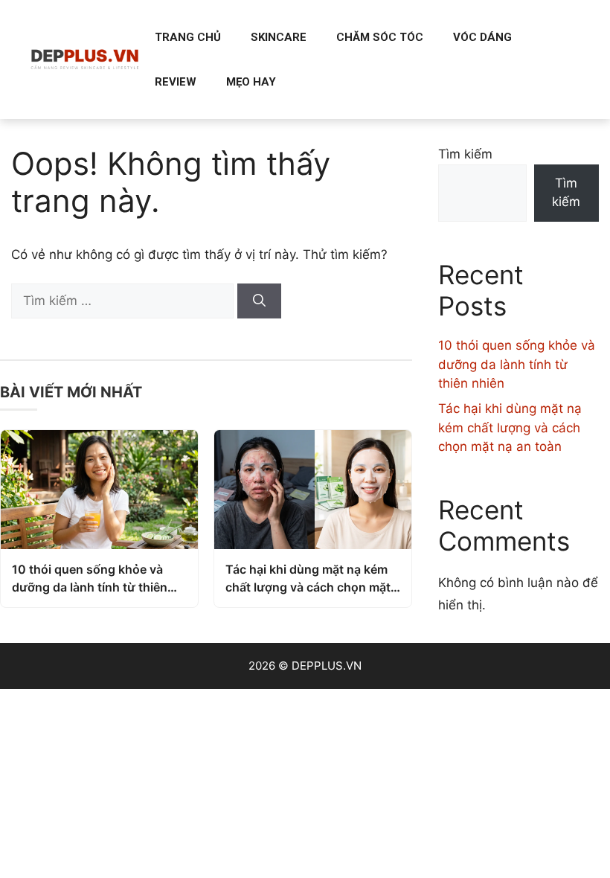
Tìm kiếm (465, 154)
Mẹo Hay (251, 82)
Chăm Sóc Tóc (379, 37)
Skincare (278, 37)
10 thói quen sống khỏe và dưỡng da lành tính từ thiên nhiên (89, 579)
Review (175, 82)
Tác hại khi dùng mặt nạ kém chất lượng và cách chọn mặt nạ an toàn (308, 579)
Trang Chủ (188, 37)
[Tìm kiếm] (259, 301)
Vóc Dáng (482, 37)
